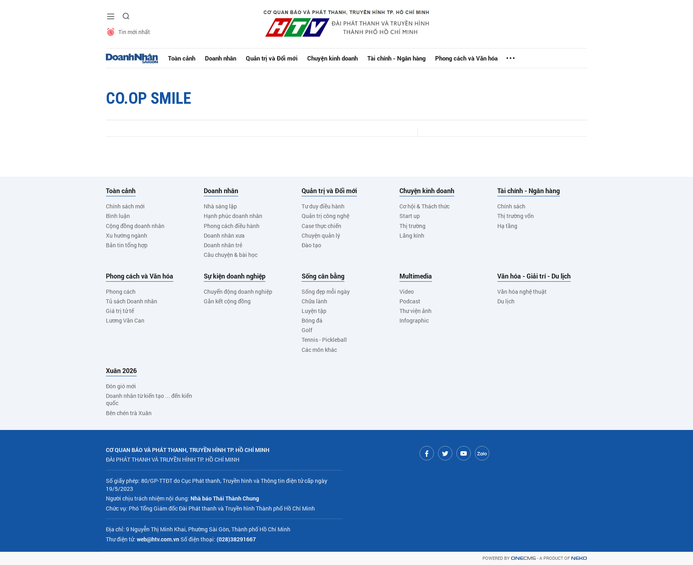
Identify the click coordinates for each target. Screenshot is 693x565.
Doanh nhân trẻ (223, 245)
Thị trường (412, 226)
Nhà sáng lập (220, 206)
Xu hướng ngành (126, 235)
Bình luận (118, 216)
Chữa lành (314, 301)
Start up (409, 216)
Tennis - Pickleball (324, 339)
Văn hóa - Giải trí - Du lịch (534, 276)
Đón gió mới (121, 386)
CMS (523, 558)
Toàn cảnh (181, 58)
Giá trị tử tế (120, 311)
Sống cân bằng (323, 276)
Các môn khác (319, 349)
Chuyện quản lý (321, 235)
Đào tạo (311, 245)
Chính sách (511, 206)
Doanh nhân (220, 58)
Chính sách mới (125, 206)
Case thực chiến (321, 226)
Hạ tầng (507, 226)
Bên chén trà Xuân (129, 413)
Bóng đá (312, 320)
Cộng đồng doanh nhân (135, 226)
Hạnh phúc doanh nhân (233, 216)
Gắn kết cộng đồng (227, 301)
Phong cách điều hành (231, 226)
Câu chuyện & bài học (230, 254)
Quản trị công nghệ (325, 216)
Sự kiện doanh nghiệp (234, 276)
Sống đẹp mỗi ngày (326, 291)
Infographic (414, 320)
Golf (307, 330)
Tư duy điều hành (323, 206)
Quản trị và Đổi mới (272, 58)
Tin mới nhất (134, 32)
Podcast (409, 301)
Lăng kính (411, 235)
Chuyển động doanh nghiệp (238, 291)
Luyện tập (314, 311)
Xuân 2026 (121, 371)
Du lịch (506, 301)
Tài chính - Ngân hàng (396, 58)
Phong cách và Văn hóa (466, 58)
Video (406, 291)
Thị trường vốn (515, 216)
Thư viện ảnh (415, 311)
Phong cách (121, 291)
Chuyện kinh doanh (332, 58)
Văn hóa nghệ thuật (522, 291)
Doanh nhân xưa (224, 235)
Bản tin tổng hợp (127, 245)
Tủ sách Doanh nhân (131, 301)
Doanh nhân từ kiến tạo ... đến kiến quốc (149, 399)
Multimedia (415, 276)
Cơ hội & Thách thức (424, 206)
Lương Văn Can (125, 320)
